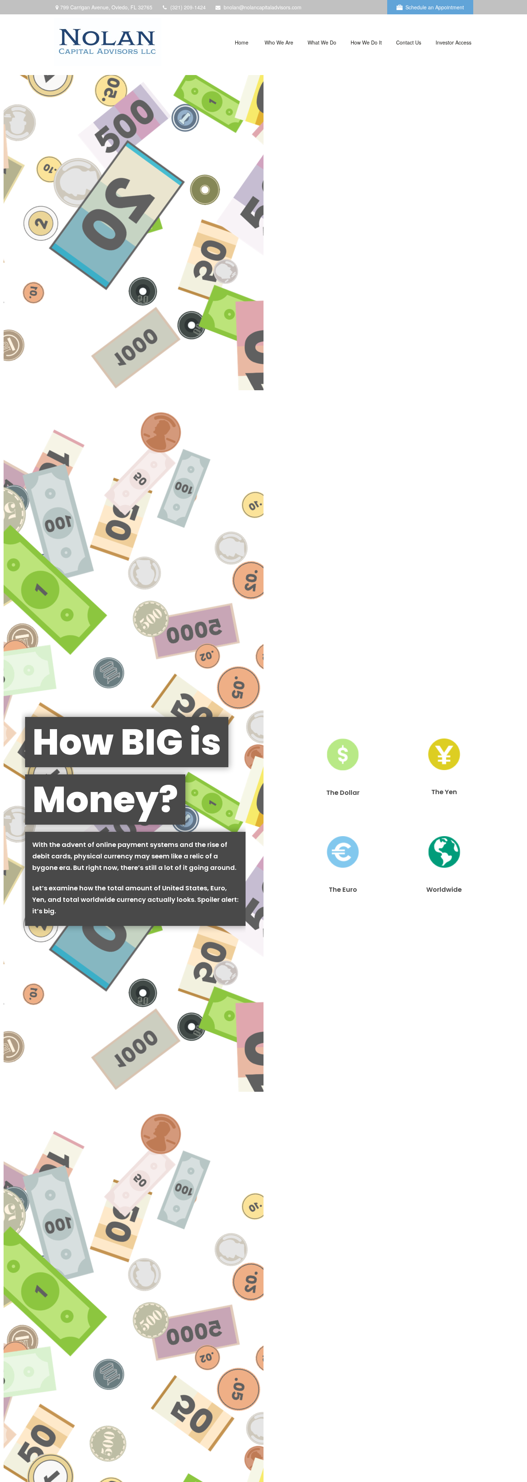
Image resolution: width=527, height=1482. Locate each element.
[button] (241, 42)
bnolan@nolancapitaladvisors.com (263, 7)
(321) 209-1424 (188, 7)
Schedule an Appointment (434, 7)
